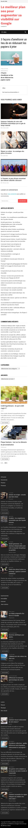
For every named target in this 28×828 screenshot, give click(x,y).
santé (10, 792)
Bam (9, 825)
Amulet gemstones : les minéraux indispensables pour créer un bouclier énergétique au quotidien (11, 224)
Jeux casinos (4, 604)
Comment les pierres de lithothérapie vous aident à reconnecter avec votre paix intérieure (13, 283)
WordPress (4, 825)
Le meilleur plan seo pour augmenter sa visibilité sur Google (13, 15)
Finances (3, 485)
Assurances (4, 480)
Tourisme (12, 654)
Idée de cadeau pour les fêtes (12, 339)
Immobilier (4, 598)
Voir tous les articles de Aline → (10, 92)
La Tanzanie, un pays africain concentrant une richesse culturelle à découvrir (13, 179)
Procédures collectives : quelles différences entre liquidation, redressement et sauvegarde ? (18, 745)
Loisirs (11, 492)
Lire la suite (5, 513)
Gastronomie (4, 596)
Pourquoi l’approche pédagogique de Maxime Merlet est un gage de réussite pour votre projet (14, 266)
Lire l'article (5, 422)
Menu (4, 32)
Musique (3, 708)
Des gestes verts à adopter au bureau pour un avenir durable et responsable (18, 771)
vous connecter (12, 194)
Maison (11, 516)
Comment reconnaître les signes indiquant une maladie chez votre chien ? (18, 796)
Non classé (4, 710)
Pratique (11, 611)
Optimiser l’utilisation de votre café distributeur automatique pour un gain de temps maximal (13, 123)
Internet (3, 601)
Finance (3, 483)
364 (6, 463)
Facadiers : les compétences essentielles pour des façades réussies (17, 520)
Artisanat (3, 477)
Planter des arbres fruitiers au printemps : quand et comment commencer (17, 571)
